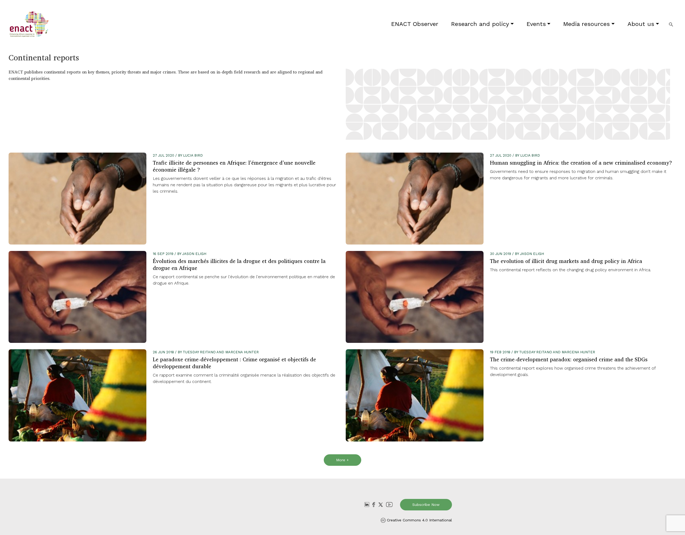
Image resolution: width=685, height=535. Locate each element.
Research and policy (480, 24)
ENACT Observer (414, 24)
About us (640, 24)
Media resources (586, 24)
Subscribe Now (426, 504)
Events (536, 24)
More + (342, 460)
